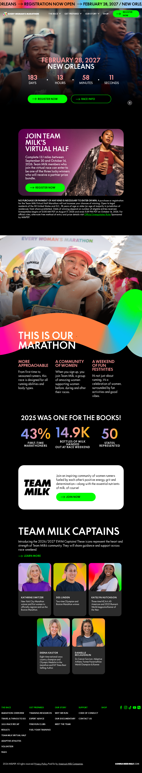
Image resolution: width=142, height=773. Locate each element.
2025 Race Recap (10, 724)
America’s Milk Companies (70, 763)
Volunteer (7, 746)
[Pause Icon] (130, 103)
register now (128, 14)
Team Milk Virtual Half (13, 735)
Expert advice (36, 718)
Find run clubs (37, 724)
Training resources (40, 713)
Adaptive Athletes (11, 741)
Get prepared (71, 14)
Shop (105, 14)
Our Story (91, 14)
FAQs (4, 752)
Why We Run (61, 713)
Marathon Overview (12, 713)
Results (5, 730)
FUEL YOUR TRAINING (40, 730)
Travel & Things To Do (13, 718)
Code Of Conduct (88, 713)
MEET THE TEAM (63, 724)
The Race (53, 14)
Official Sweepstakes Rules (97, 214)
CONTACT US (85, 718)
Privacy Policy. (41, 763)
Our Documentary (65, 718)
